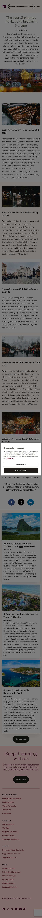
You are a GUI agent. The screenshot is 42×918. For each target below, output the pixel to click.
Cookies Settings (21, 464)
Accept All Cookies (21, 470)
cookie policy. (10, 458)
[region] (21, 459)
